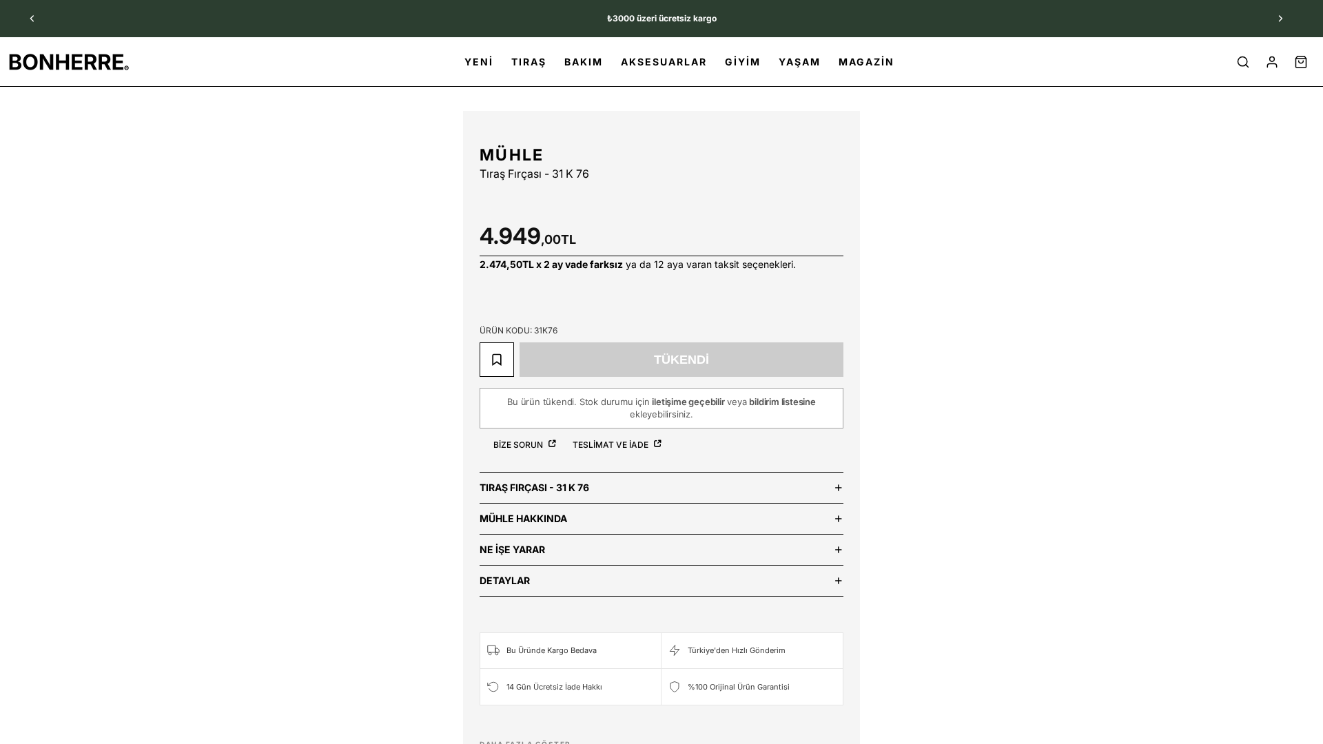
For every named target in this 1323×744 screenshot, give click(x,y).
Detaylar (505, 580)
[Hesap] (1272, 62)
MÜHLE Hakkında (523, 518)
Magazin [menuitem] (866, 62)
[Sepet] (1301, 62)
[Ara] (1243, 62)
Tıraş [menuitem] (528, 62)
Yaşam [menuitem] (800, 62)
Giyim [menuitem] (743, 62)
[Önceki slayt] (32, 18)
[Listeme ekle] (497, 359)
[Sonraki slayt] (1280, 18)
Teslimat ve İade (611, 445)
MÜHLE (512, 155)
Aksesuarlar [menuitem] (664, 62)
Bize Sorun (519, 445)
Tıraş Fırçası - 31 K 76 (534, 487)
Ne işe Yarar (512, 549)
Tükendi (681, 359)
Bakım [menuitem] (583, 62)
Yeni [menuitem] (478, 62)
